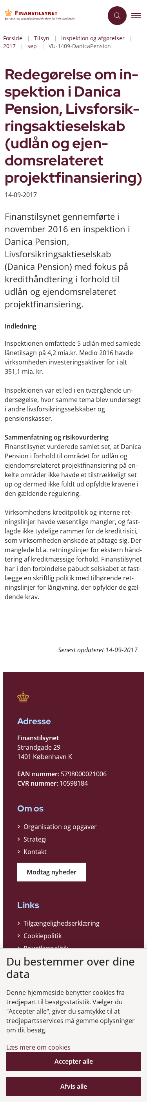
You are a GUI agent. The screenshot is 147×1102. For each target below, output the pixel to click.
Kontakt (35, 851)
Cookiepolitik (43, 935)
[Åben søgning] (117, 15)
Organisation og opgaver (60, 826)
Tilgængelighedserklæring (62, 923)
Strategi (35, 839)
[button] (139, 16)
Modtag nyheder (51, 872)
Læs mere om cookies (38, 1047)
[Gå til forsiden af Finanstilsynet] (51, 16)
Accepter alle (73, 1061)
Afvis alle (73, 1086)
